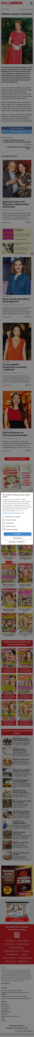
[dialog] (17, 518)
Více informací (20, 511)
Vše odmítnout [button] (17, 538)
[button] (16, 513)
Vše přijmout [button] (18, 534)
